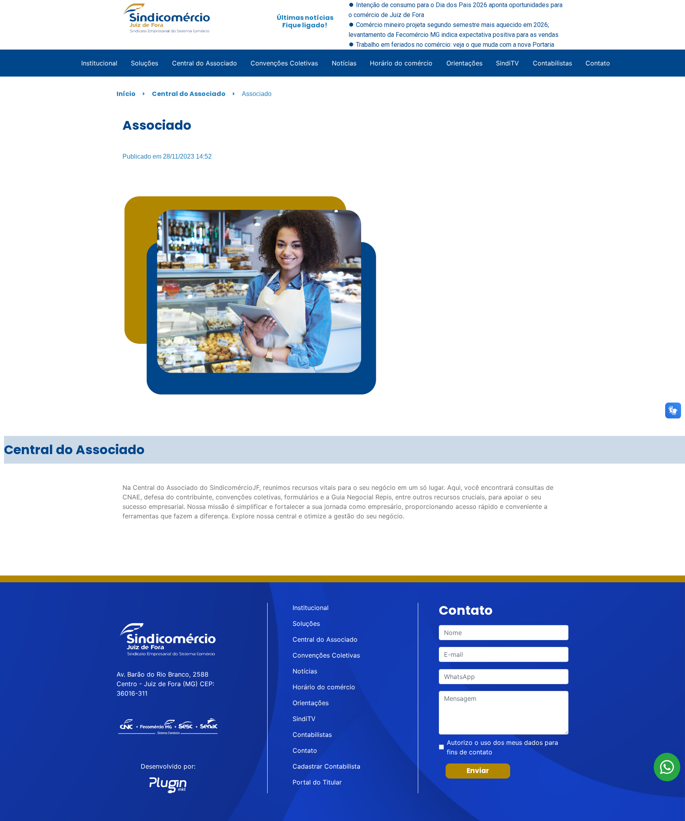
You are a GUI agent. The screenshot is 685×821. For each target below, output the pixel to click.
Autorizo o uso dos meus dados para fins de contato (502, 747)
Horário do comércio (401, 63)
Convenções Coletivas (284, 63)
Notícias (344, 63)
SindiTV (507, 63)
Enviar (478, 770)
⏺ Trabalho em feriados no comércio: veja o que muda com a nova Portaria (451, 44)
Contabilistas (552, 63)
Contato (598, 63)
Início (126, 93)
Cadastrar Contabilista (326, 766)
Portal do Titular (317, 782)
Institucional (99, 63)
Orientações (464, 63)
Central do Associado (204, 63)
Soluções (144, 63)
